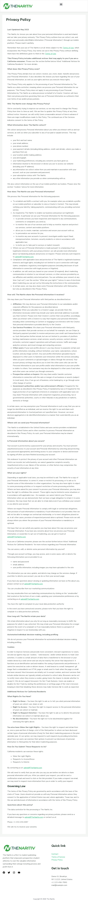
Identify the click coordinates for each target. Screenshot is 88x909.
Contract (54, 854)
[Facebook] (4, 872)
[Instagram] (14, 872)
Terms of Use (68, 48)
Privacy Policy (57, 860)
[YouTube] (19, 872)
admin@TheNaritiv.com (24, 257)
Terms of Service (58, 857)
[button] (61, 4)
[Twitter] (9, 872)
